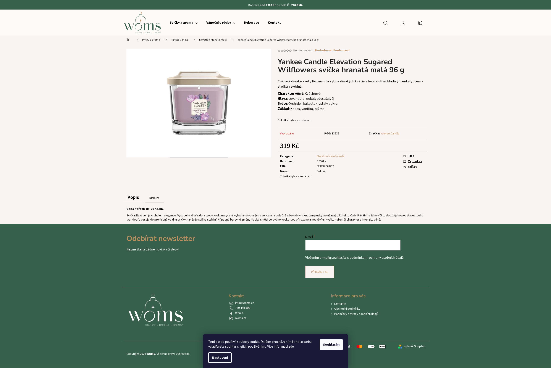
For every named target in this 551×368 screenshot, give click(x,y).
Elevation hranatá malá (330, 156)
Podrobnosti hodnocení (332, 51)
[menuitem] (183, 22)
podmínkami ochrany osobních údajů (376, 257)
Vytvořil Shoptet (414, 346)
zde (291, 346)
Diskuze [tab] (154, 198)
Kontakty (340, 304)
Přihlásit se (319, 272)
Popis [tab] (133, 197)
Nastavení (220, 357)
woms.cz (241, 318)
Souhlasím (331, 344)
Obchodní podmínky (347, 309)
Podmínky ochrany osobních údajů (356, 314)
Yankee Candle (390, 133)
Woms (239, 313)
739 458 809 (242, 308)
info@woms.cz (244, 303)
